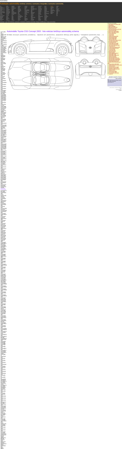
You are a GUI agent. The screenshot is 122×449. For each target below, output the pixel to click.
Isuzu (19, 18)
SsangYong (46, 11)
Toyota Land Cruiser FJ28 (3, 277)
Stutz (45, 14)
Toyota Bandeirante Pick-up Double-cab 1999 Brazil (3, 67)
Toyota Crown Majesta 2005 (3, 177)
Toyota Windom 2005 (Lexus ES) (3, 423)
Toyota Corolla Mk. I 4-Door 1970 (3, 148)
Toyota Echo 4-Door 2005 (4, 191)
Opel (32, 18)
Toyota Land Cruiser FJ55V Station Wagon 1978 (3, 317)
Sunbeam (46, 16)
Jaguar (19, 19)
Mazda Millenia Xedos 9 (113, 53)
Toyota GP (3, 197)
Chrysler (7, 13)
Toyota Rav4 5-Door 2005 (4, 385)
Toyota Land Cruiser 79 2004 (3, 240)
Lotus (26, 16)
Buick (7, 7)
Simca (45, 8)
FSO (12, 17)
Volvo (52, 11)
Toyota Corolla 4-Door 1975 (3, 130)
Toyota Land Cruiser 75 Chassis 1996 (3, 231)
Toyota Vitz (3, 412)
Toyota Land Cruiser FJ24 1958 (3, 267)
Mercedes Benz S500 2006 (114, 59)
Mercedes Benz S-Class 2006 (114, 58)
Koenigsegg (27, 9)
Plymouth (40, 9)
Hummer (19, 9)
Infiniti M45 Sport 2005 (113, 43)
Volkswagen (53, 10)
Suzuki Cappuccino (113, 70)
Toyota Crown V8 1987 (3, 187)
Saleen (39, 19)
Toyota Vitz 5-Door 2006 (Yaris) (3, 414)
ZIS (57, 15)
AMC (1, 10)
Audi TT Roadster (111, 26)
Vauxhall (52, 9)
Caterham (8, 9)
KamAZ (57, 8)
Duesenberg (14, 13)
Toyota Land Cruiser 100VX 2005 (3, 214)
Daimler (13, 6)
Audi (1, 13)
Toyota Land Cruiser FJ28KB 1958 (4, 286)
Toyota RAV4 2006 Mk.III (3, 380)
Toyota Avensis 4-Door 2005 (3, 47)
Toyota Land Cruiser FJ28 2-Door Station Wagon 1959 (4, 280)
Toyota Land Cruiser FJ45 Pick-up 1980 (3, 310)
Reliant (39, 13)
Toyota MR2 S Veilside (3, 353)
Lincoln (26, 14)
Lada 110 (111, 73)
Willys (52, 13)
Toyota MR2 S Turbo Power (3, 351)
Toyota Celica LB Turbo (3, 109)
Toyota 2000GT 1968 (3, 34)
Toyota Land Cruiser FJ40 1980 (3, 304)
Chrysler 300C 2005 (112, 30)
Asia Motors (2, 11)
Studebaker (46, 13)
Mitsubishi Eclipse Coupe (114, 60)
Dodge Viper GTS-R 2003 (114, 31)
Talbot (45, 18)
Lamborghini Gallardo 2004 (114, 47)
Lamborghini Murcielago (114, 48)
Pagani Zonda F (112, 65)
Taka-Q (2, 448)
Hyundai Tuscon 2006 (113, 41)
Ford (12, 16)
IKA (18, 13)
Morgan (32, 13)
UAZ (57, 11)
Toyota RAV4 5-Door (3, 383)
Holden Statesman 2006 (113, 36)
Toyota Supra (3, 409)
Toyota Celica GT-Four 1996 (3, 107)
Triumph (52, 7)
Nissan (32, 15)
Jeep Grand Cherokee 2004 (114, 45)
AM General (2, 9)
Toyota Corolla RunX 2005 (3, 151)
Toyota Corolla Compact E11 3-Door (3, 136)
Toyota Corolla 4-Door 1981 (3, 132)
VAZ (57, 12)
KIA (25, 8)
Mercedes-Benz (34, 8)
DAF (7, 19)
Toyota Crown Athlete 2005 (3, 175)
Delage (13, 8)
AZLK (57, 6)
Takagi (2, 447)
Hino (12, 19)
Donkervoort (14, 12)
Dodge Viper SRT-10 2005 (114, 32)
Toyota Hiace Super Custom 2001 (3, 204)
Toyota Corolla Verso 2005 (3, 157)
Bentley (1, 17)
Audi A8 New (111, 25)
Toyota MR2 (3, 343)
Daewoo (7, 18)
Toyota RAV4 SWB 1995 (3, 387)
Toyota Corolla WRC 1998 (3, 161)
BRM (7, 6)
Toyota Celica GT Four (3, 105)
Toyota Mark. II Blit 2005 (3, 342)
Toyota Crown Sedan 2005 (3, 185)
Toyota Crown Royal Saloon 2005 (3, 182)
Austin (1, 14)
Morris (32, 14)
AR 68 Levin (3, 437)
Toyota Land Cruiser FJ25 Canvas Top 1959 (3, 271)
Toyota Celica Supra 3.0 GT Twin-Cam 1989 (3, 120)
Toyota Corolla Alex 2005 (3, 134)
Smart (45, 10)
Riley (39, 15)
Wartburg (52, 12)
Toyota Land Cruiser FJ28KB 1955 (4, 283)
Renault (39, 14)
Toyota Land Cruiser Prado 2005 (3, 326)
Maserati (26, 19)
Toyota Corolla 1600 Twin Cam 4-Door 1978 (3, 127)
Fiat (12, 15)
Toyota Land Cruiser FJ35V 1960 (3, 301)
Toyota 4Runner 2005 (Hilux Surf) (3, 36)
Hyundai (19, 10)
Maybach (32, 6)
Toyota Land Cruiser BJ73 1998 (3, 258)
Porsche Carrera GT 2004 (114, 66)
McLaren (32, 7)
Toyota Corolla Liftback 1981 (3, 146)
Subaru (45, 15)
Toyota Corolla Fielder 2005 (3, 139)
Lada (57, 9)
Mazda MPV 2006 (112, 54)
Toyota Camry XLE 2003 (114, 72)
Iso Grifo (19, 17)
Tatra (45, 19)
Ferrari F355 (111, 34)
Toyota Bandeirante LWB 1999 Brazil (3, 59)
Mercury (32, 9)
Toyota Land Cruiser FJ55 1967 (3, 313)
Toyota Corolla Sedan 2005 (3, 153)
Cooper (7, 15)
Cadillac (7, 8)
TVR (51, 8)
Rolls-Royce (40, 16)
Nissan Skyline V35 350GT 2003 (115, 64)
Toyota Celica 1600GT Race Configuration (3, 98)
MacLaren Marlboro (113, 56)
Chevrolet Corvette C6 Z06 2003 (115, 29)
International (20, 16)
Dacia (7, 17)
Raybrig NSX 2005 (112, 39)
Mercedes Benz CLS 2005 (114, 57)
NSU (32, 16)
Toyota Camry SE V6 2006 (3, 91)
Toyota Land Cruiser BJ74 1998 (3, 261)
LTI (25, 17)
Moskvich (58, 10)
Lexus (26, 13)
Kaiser (26, 7)
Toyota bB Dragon (3, 77)
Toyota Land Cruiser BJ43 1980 (3, 252)
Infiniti (19, 14)
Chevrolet (8, 12)
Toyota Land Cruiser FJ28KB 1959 (4, 289)
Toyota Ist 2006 (4, 210)
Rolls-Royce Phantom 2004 (114, 68)
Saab (39, 18)
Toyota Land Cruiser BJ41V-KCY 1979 (3, 246)
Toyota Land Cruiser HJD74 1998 (3, 323)
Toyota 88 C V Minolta (3, 39)
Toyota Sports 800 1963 (3, 402)
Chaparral (8, 11)
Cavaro (7, 10)
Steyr (45, 12)
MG (31, 10)
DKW (13, 9)
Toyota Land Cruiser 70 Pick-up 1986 (3, 224)
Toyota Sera (3, 392)
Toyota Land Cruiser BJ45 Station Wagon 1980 (3, 255)
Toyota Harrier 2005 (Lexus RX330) (3, 201)
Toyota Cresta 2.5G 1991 (3, 163)
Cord (7, 16)
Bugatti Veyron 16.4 (112, 28)
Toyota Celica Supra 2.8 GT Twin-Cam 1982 (3, 117)
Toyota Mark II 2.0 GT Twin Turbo (4, 332)
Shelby (45, 7)
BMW (1, 18)
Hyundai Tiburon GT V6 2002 (115, 40)
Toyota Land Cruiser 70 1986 (3, 221)
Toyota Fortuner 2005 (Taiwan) (3, 195)
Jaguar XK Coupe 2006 (113, 44)
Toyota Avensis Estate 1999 (3, 49)
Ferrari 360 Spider (112, 33)
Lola (25, 15)
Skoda (45, 9)
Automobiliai (118, 89)
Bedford (1, 16)
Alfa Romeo (2, 7)
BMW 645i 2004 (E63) (113, 27)
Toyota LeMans (4, 328)
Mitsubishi (33, 12)
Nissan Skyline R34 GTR (114, 63)
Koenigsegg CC (112, 46)
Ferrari (13, 14)
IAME (19, 11)
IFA (18, 12)
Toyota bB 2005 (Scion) (3, 73)
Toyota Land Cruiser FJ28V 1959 (3, 292)
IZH (57, 7)
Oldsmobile (33, 17)
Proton (39, 12)
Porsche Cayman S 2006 (113, 67)
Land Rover (27, 12)
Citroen (7, 14)
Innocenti (19, 15)
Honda (19, 6)
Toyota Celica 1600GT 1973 (3, 96)
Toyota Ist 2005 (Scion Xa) (4, 209)
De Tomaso (14, 7)
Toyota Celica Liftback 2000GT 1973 (3, 111)
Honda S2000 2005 (113, 38)
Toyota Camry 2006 (113, 71)
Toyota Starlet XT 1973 (3, 408)
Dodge (13, 11)
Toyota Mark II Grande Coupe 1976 (4, 339)
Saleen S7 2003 (112, 69)
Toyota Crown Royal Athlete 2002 (3, 179)
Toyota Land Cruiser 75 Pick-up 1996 (3, 234)
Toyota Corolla (3, 124)
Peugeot (40, 8)
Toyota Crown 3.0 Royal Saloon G (3, 169)
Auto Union (2, 15)
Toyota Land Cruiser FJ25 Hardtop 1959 (3, 274)
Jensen (26, 6)
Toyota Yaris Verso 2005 (3, 432)
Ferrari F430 (111, 35)
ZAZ (57, 13)
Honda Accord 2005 (113, 37)
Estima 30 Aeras (2, 440)
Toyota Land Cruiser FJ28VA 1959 (4, 295)
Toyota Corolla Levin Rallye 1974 (3, 141)
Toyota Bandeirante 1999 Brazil (3, 55)
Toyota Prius (3, 366)
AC (0, 6)
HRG (19, 7)
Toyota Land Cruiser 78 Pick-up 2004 (3, 237)
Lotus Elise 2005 (112, 50)
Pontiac (39, 10)
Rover (39, 17)
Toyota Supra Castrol (3, 411)
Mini (31, 11)
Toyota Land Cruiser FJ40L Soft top (3, 307)
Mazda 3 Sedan (112, 52)
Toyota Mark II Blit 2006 (4, 337)
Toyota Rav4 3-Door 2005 (4, 382)
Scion (45, 6)
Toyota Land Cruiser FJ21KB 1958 (4, 264)
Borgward (2, 19)
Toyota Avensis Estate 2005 (3, 51)
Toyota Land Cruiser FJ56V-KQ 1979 (3, 320)
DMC (12, 10)
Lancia (26, 11)
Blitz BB (2, 438)
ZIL (57, 14)
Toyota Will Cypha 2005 (3, 419)
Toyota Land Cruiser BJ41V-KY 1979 (3, 249)
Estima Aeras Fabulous (3, 442)
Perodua (40, 7)
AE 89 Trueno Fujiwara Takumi (3, 435)
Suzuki (45, 17)
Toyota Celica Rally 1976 (3, 114)
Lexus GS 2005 (112, 49)
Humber (19, 8)
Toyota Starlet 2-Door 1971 (3, 406)
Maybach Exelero (112, 51)
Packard (32, 19)
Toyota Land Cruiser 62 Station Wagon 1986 (3, 218)
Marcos (26, 18)
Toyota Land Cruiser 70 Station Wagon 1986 (3, 228)
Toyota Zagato (3, 433)
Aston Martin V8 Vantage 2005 (114, 24)
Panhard (40, 6)
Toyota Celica (3, 94)
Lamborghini (27, 10)
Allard (1, 8)
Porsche (39, 11)
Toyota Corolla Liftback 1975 (3, 144)
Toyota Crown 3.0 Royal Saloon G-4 (3, 172)
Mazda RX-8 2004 (112, 55)
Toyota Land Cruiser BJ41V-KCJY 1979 (3, 243)
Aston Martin (2, 12)
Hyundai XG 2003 (112, 42)
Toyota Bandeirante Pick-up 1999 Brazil (3, 63)
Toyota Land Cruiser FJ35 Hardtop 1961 (3, 298)
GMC (13, 18)
